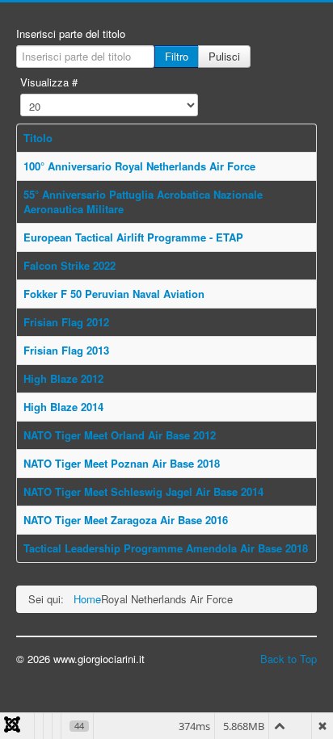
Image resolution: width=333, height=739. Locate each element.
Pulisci (224, 56)
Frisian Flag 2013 (66, 350)
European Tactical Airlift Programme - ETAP (133, 237)
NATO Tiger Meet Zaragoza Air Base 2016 (125, 519)
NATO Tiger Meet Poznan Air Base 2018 (121, 463)
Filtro (176, 56)
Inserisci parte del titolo (70, 34)
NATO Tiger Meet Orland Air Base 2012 (119, 435)
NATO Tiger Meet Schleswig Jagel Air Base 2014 (143, 491)
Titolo (38, 137)
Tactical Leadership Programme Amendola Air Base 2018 (165, 548)
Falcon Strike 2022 (69, 265)
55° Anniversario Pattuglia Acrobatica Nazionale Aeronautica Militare (143, 201)
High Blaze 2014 (63, 406)
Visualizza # (49, 82)
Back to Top (288, 658)
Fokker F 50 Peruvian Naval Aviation (113, 293)
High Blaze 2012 (63, 378)
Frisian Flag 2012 (66, 322)
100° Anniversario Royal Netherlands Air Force (139, 166)
